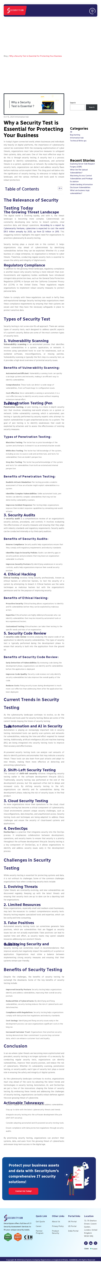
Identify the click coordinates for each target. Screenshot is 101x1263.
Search (73, 102)
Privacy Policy (58, 1226)
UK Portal (72, 1221)
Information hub (77, 138)
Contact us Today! (23, 1191)
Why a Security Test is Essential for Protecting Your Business (35, 56)
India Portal (73, 1231)
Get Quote (40, 1221)
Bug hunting (75, 135)
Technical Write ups (78, 140)
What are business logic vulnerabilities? (80, 192)
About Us (56, 1221)
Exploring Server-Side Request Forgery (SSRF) (82, 165)
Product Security (55, 1232)
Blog (6, 56)
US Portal (72, 1226)
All (71, 132)
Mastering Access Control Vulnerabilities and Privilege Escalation (81, 178)
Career (38, 1226)
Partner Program (39, 1232)
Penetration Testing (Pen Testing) (28, 403)
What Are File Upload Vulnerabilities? (79, 171)
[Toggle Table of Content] (59, 188)
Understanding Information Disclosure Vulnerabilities (81, 186)
